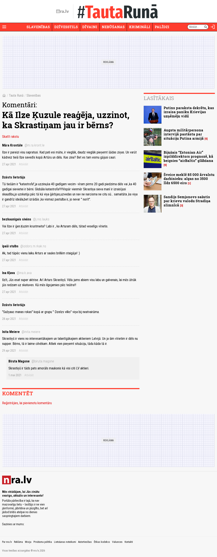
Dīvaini (89, 27)
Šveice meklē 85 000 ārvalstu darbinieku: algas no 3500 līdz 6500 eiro (189, 178)
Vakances (117, 541)
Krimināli (139, 27)
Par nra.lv (7, 541)
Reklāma (18, 541)
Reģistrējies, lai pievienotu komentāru (27, 403)
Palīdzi (162, 27)
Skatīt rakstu (10, 137)
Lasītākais (159, 98)
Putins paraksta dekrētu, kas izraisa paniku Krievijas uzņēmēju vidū (189, 112)
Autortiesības (85, 541)
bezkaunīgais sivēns (25, 219)
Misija (28, 541)
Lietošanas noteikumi (65, 541)
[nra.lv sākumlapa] (62, 11)
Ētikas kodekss (102, 541)
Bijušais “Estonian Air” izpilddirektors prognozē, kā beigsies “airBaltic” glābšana (188, 156)
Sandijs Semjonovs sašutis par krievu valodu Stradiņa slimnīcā (187, 201)
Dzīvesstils (66, 27)
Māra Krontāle (23, 145)
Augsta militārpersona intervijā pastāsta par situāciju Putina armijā (184, 134)
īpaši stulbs (24, 246)
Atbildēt (23, 164)
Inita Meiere (21, 332)
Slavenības (38, 27)
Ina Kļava (17, 273)
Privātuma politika (42, 541)
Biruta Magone (31, 361)
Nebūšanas (113, 27)
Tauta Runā (16, 95)
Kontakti (129, 541)
